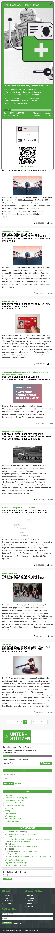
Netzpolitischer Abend (13, 819)
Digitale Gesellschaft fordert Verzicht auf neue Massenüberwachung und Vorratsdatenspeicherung (27, 436)
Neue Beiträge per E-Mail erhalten (15, 872)
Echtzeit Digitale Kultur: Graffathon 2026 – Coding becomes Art (28, 856)
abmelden (18, 783)
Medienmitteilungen (12, 821)
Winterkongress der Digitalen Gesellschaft (20, 834)
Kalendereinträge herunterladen (16, 865)
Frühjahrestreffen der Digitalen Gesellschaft (21, 851)
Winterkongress (11, 816)
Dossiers (7, 898)
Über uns (7, 896)
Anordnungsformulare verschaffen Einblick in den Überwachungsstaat (25, 511)
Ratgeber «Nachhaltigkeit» (15, 800)
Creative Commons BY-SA (32, 930)
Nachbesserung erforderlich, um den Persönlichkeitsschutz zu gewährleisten (26, 306)
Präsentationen (10, 813)
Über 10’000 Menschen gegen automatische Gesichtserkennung (23, 577)
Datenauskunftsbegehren (14, 803)
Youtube (30, 906)
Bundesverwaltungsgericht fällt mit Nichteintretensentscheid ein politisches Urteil (26, 649)
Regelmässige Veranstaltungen (16, 863)
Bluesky (30, 896)
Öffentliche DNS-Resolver (14, 805)
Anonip (7, 811)
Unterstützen (8, 901)
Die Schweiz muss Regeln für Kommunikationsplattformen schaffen (26, 378)
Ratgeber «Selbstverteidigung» (16, 798)
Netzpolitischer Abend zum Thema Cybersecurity (23, 846)
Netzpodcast (9, 795)
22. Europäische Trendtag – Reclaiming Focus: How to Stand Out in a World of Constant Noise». (27, 840)
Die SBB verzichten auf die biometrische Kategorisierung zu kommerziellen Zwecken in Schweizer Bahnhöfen (26, 237)
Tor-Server (9, 808)
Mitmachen (8, 903)
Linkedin (30, 901)
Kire (51, 223)
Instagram (30, 898)
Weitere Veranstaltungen (14, 860)
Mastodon (30, 903)
